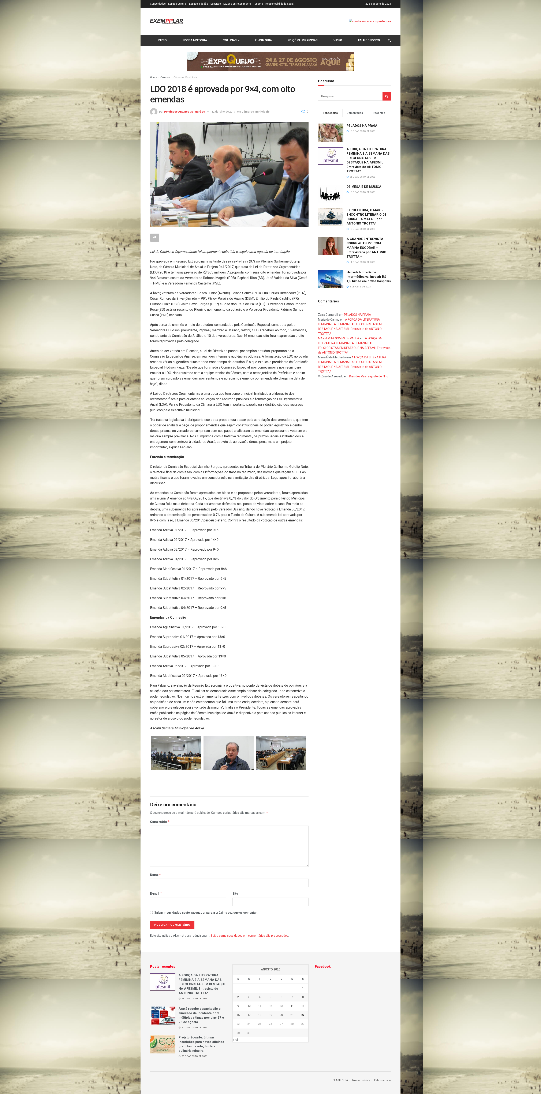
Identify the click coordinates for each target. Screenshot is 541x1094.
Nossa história (195, 40)
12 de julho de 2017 (223, 111)
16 (238, 1014)
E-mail (156, 893)
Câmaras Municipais (186, 77)
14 (292, 1005)
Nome (155, 875)
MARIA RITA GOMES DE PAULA (338, 338)
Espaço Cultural (177, 3)
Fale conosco (369, 40)
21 (292, 1014)
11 (259, 1005)
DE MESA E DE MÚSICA (364, 187)
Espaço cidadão (198, 3)
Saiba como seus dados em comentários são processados (249, 935)
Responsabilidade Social (279, 3)
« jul (235, 1039)
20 (281, 1014)
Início (162, 40)
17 (248, 1014)
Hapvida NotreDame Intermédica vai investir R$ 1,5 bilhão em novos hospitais (369, 276)
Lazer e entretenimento (237, 3)
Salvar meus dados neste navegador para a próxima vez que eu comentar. (206, 912)
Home (153, 77)
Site (235, 893)
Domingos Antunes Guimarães (184, 111)
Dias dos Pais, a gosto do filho (368, 376)
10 (248, 1005)
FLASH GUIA (263, 40)
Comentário (160, 822)
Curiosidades (158, 3)
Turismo (258, 3)
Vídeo (337, 40)
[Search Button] (387, 96)
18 (259, 1014)
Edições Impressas (303, 40)
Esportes (215, 3)
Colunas (230, 40)
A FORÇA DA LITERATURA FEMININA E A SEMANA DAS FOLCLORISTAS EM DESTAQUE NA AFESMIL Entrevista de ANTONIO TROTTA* (202, 984)
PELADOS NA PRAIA (362, 126)
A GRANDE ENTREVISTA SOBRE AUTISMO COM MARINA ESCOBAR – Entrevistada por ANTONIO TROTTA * (366, 248)
